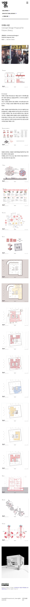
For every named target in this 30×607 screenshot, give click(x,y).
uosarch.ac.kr (11, 598)
